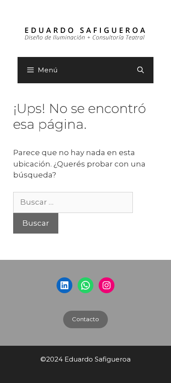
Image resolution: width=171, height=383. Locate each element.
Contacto (85, 319)
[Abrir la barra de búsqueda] (140, 70)
